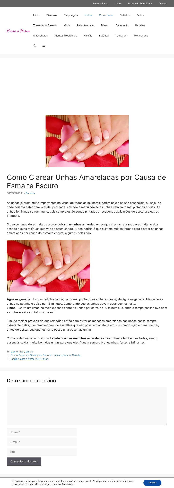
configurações (65, 484)
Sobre (118, 3)
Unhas (88, 15)
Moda (67, 25)
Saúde (140, 15)
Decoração (122, 25)
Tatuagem (121, 35)
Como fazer (106, 15)
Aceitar (152, 482)
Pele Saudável (85, 25)
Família (88, 35)
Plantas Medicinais (66, 35)
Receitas (140, 25)
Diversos (51, 15)
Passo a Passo (100, 3)
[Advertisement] (87, 90)
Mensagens (141, 35)
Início (36, 15)
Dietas (105, 25)
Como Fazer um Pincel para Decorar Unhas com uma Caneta (45, 355)
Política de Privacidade (140, 3)
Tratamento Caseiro (45, 25)
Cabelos (125, 15)
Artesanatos (40, 35)
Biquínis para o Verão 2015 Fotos (29, 358)
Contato (163, 3)
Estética (104, 35)
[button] (34, 46)
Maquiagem (71, 15)
